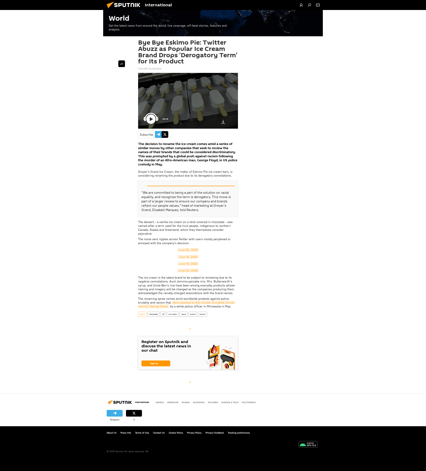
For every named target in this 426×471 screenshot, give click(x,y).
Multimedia (249, 402)
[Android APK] (308, 445)
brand (192, 314)
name (183, 314)
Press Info (125, 432)
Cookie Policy (176, 432)
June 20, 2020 (188, 250)
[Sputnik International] (125, 9)
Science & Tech (229, 402)
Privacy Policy (194, 432)
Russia (186, 402)
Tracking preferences (239, 432)
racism (202, 314)
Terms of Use (142, 432)
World (142, 314)
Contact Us (159, 432)
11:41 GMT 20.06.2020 (149, 68)
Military (213, 402)
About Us (111, 432)
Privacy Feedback (215, 432)
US (163, 314)
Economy (199, 402)
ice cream (172, 314)
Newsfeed (153, 314)
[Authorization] (301, 5)
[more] (121, 63)
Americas (172, 402)
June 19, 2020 (188, 257)
